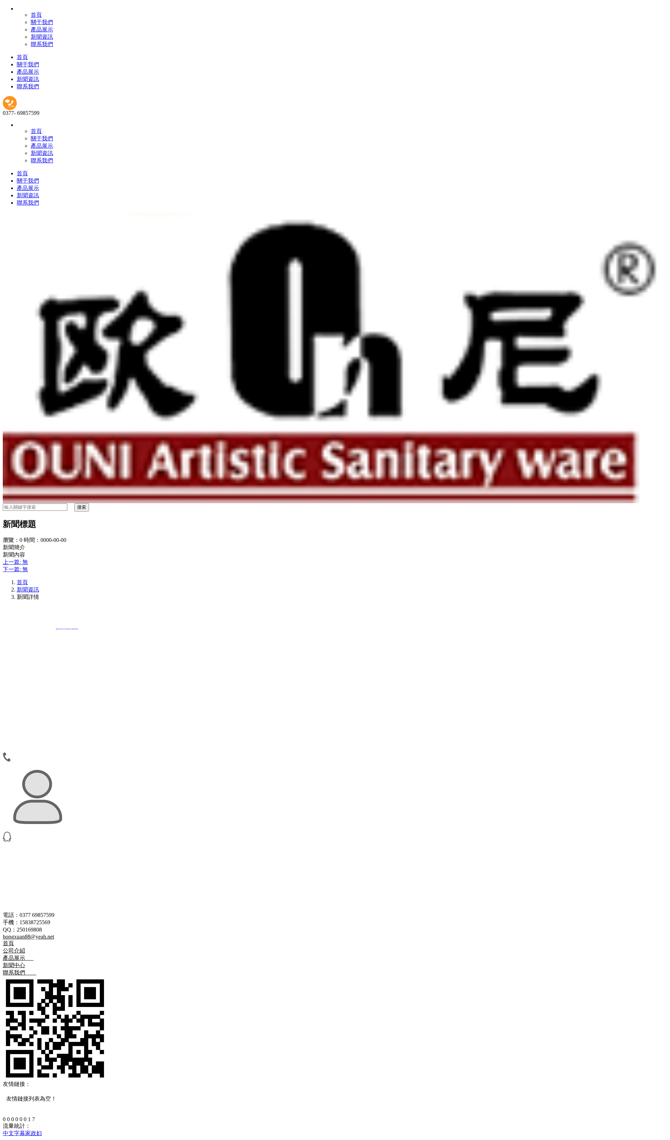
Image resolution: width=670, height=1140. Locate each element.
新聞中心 (14, 965)
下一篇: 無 (15, 569)
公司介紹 (14, 951)
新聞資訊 (42, 37)
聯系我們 (42, 44)
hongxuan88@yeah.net (28, 937)
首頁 (36, 15)
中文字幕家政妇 (22, 1133)
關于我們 (42, 22)
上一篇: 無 (15, 562)
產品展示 (42, 29)
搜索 (81, 507)
